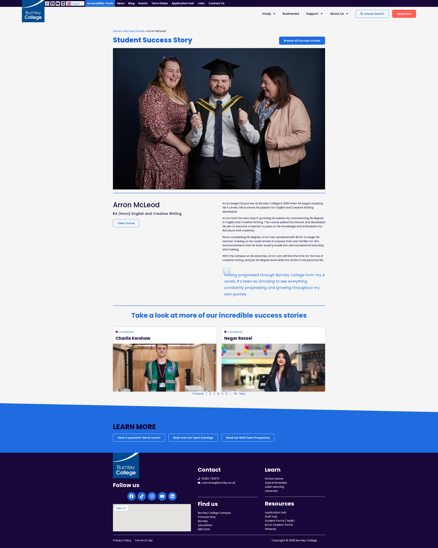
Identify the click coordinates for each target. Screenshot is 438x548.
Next (242, 394)
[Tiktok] (141, 496)
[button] (75, 3)
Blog (131, 3)
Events (142, 3)
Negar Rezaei (238, 338)
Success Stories (134, 31)
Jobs (201, 3)
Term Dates (159, 3)
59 (235, 394)
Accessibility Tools (100, 3)
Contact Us (216, 3)
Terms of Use (144, 540)
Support (312, 13)
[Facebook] (52, 3)
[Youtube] (58, 3)
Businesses (291, 13)
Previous (198, 394)
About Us (337, 13)
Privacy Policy (122, 540)
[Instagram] (47, 3)
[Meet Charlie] (164, 368)
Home (117, 31)
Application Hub (183, 3)
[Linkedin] (63, 3)
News (121, 3)
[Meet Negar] (273, 368)
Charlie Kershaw (133, 338)
